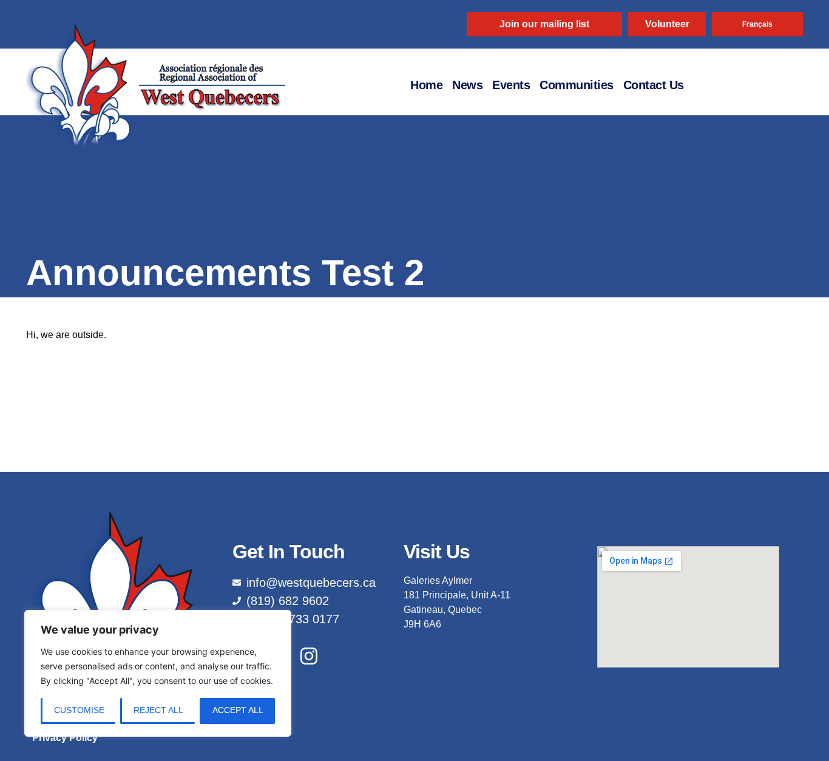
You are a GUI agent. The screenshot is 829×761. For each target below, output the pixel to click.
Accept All (237, 710)
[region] (157, 673)
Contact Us (653, 85)
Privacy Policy (65, 737)
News (467, 85)
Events (511, 85)
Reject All (158, 710)
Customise (79, 710)
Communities (577, 85)
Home (426, 85)
